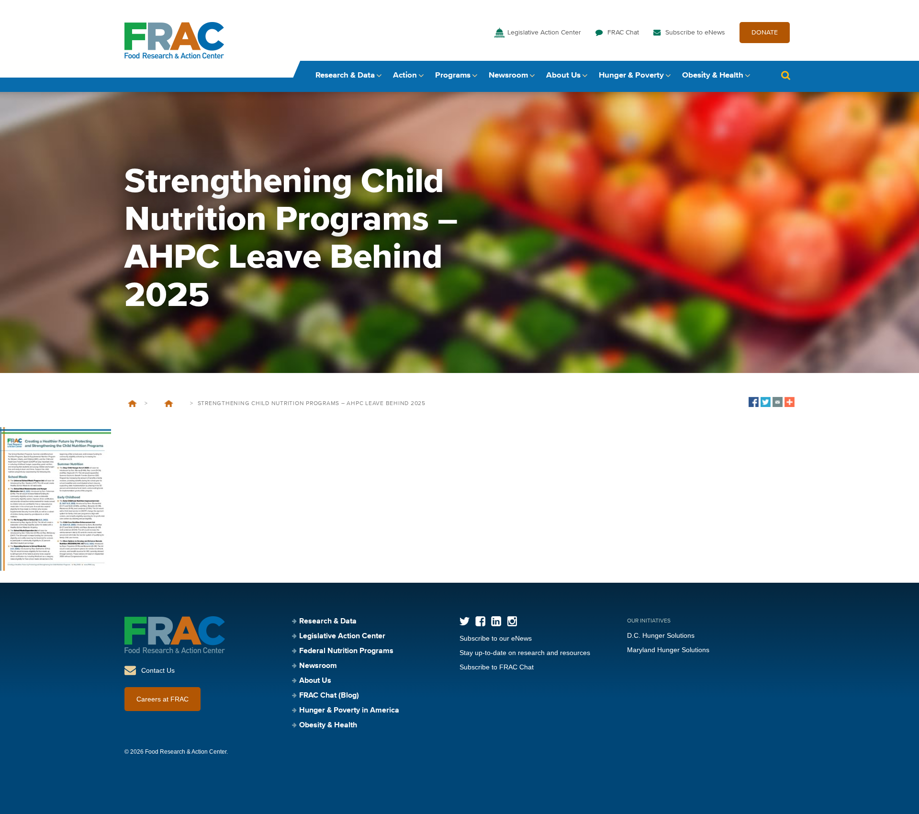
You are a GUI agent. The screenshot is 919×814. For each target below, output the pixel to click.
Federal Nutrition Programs (346, 651)
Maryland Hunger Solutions (668, 650)
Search (785, 75)
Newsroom (508, 75)
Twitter (465, 621)
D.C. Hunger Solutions (661, 635)
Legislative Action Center (544, 32)
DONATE (764, 32)
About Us (563, 75)
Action (405, 75)
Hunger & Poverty (631, 75)
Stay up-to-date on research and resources (525, 652)
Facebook (480, 621)
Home (132, 403)
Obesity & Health (712, 75)
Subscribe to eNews (695, 32)
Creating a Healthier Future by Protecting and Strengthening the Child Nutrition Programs (169, 403)
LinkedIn (496, 621)
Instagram (512, 621)
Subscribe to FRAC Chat (497, 667)
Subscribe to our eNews (496, 638)
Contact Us (158, 670)
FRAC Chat (623, 32)
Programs (453, 75)
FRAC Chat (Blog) (329, 696)
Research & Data (345, 75)
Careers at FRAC (162, 699)
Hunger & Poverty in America (349, 710)
